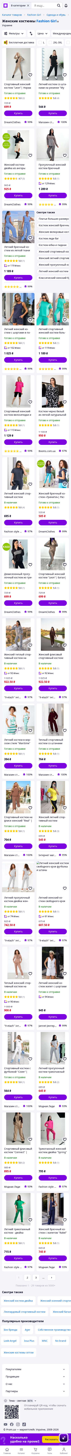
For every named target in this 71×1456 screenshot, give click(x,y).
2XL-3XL (57, 42)
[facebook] (12, 1424)
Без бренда (10, 1329)
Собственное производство (54, 1329)
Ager (27, 1329)
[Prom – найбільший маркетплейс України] (5, 5)
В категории (18, 5)
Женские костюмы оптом (18, 1352)
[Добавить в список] (30, 75)
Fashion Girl (34, 14)
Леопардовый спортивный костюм (24, 1311)
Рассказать (51, 1439)
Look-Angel (10, 1340)
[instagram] (18, 1424)
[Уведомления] (66, 5)
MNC (45, 1340)
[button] (18, 113)
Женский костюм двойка (18, 1300)
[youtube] (5, 1424)
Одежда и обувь (56, 14)
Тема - (17, 1400)
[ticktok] (24, 1424)
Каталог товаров (12, 14)
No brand (60, 1340)
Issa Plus (29, 1340)
